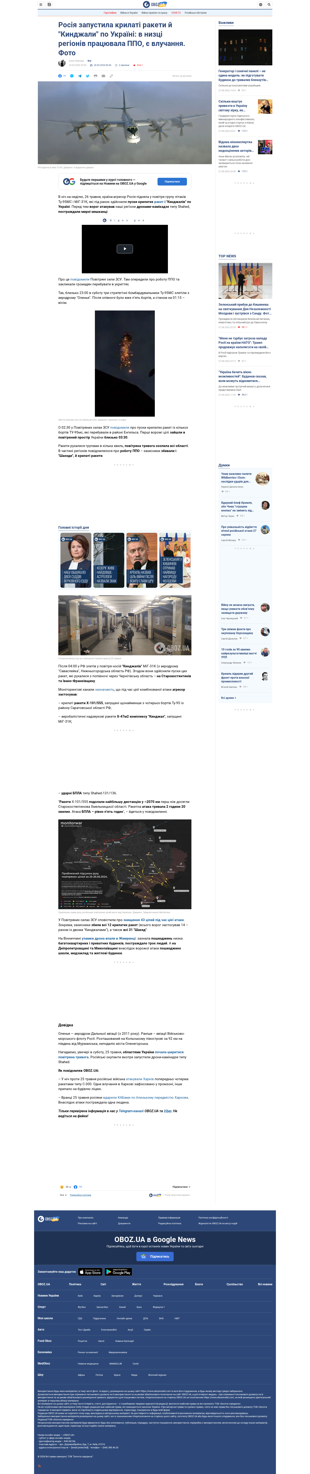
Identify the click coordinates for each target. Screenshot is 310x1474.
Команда (123, 1217)
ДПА (145, 1318)
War (89, 61)
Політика (75, 1284)
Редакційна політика (80, 1195)
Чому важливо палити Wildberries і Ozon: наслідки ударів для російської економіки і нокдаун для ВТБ (236, 478)
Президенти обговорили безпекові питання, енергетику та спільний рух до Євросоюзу (244, 320)
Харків (96, 1295)
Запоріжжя (117, 1295)
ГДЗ (80, 1318)
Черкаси (157, 1295)
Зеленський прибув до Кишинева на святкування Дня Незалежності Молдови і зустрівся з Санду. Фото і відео (245, 309)
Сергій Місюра (228, 540)
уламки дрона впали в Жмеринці (109, 938)
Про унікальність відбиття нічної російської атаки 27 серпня (239, 530)
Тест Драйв (84, 1329)
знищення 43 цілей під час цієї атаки (153, 920)
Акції (130, 1329)
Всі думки (227, 697)
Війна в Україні (129, 12)
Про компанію (85, 1217)
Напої (101, 1341)
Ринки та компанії (88, 1352)
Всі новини (265, 1284)
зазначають (104, 689)
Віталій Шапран (229, 687)
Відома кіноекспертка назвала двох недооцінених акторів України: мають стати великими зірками (235, 146)
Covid (135, 1363)
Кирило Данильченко (232, 487)
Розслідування (174, 1284)
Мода (134, 1375)
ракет (159, 202)
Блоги (199, 1284)
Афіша (81, 1375)
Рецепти (82, 1341)
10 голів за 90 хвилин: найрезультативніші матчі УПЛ (239, 653)
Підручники (99, 1318)
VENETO (176, 12)
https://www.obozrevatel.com (156, 1391)
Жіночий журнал (157, 1375)
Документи (124, 1223)
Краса (117, 1375)
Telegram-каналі (131, 1111)
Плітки (99, 1375)
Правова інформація (169, 1217)
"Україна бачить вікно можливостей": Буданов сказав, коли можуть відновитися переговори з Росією (243, 376)
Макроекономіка (118, 1352)
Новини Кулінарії (124, 1341)
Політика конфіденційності (213, 1217)
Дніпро (138, 1295)
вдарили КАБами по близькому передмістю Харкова (145, 1097)
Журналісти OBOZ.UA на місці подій (217, 1223)
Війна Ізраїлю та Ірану (154, 12)
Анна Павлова (76, 61)
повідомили (80, 279)
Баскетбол (102, 1307)
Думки (224, 465)
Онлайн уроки (124, 1318)
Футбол (82, 1307)
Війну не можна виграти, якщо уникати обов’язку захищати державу (238, 608)
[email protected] (79, 1447)
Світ (103, 1284)
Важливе (226, 22)
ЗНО (161, 1318)
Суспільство (235, 1284)
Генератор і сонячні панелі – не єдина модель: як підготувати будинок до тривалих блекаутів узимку (242, 75)
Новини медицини (88, 1363)
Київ (80, 1295)
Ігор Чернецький (229, 618)
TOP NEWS (227, 256)
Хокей (122, 1307)
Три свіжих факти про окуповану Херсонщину (237, 631)
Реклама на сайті (87, 1223)
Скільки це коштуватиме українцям (239, 85)
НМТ (177, 1318)
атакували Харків (140, 1079)
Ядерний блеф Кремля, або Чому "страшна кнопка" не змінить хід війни (236, 507)
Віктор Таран (227, 516)
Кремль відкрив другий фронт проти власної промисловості (237, 677)
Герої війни (110, 12)
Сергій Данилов (229, 639)
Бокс (139, 1307)
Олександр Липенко (231, 663)
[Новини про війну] (155, 1196)
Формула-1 (159, 1307)
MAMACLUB (115, 1363)
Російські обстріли (195, 12)
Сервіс (147, 1329)
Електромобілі (109, 1329)
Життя (136, 1284)
